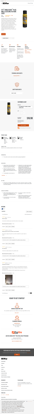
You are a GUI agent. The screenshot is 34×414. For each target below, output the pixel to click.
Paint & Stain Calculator (4, 386)
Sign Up (17, 354)
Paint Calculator (27, 51)
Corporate (2, 363)
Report (13, 226)
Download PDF (16, 75)
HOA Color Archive (4, 388)
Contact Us (3, 367)
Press (2, 365)
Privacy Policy (29, 352)
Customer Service (4, 375)
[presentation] (8, 280)
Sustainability (3, 361)
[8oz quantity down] (19, 113)
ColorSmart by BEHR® (4, 382)
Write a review (7, 16)
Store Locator (3, 371)
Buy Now (3, 34)
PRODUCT (19, 104)
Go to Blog (19, 386)
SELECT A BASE (14, 93)
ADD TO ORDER (23, 125)
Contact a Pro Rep (27, 52)
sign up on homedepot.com (16, 341)
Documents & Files (4, 384)
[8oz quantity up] (24, 113)
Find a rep (16, 312)
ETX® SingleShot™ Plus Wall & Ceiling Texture (17, 240)
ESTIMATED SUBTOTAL (19, 118)
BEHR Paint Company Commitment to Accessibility (9, 399)
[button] (29, 401)
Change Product (5, 38)
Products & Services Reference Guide (6, 390)
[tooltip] (3, 209)
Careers (2, 369)
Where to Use (3, 146)
